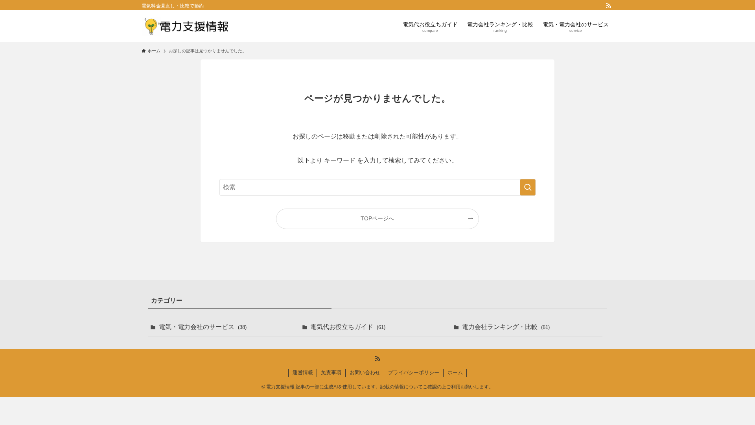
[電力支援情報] (185, 26)
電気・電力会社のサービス (203, 326)
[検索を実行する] (528, 187)
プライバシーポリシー (413, 372)
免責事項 (331, 372)
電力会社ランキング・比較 (506, 326)
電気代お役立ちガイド (347, 326)
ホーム (455, 372)
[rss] (608, 6)
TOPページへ (377, 218)
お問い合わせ (365, 372)
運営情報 (303, 372)
